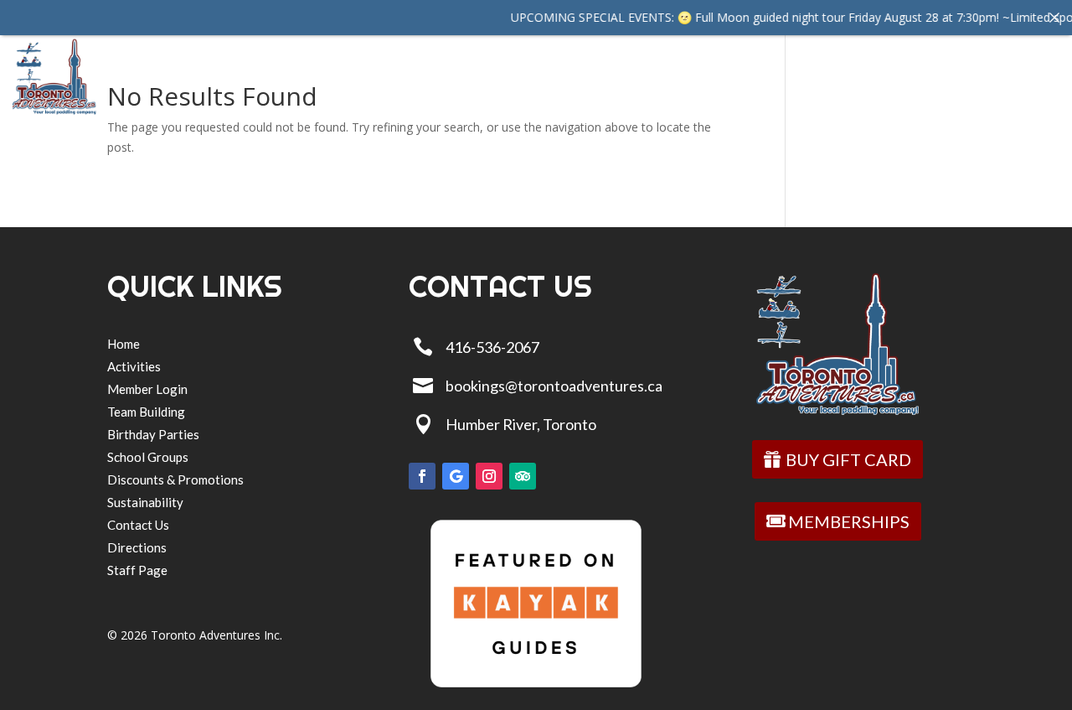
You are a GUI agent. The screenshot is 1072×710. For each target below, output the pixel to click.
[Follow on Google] (455, 476)
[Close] (1054, 17)
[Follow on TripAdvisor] (522, 476)
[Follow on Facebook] (422, 476)
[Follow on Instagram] (489, 476)
